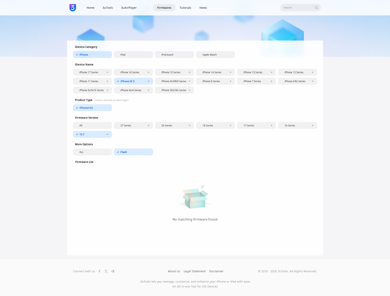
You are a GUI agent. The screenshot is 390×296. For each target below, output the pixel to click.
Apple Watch (210, 54)
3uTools (108, 8)
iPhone (83, 54)
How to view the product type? (112, 100)
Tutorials (185, 8)
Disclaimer (216, 271)
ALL (81, 152)
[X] (105, 271)
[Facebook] (98, 271)
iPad (122, 54)
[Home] (72, 7)
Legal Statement (195, 271)
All (80, 125)
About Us (174, 271)
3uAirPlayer (129, 8)
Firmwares (164, 8)
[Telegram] (111, 271)
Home (90, 8)
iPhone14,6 (86, 108)
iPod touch (167, 54)
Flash (123, 152)
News (203, 8)
